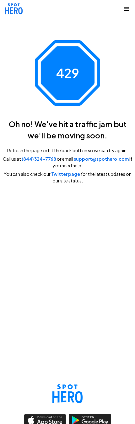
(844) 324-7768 (39, 159)
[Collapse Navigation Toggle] (126, 9)
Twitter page (65, 174)
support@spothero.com (101, 159)
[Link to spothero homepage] (67, 394)
